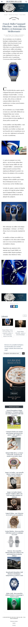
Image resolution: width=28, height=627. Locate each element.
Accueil (5, 14)
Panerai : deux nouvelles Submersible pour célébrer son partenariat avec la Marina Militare (14, 553)
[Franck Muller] (14, 18)
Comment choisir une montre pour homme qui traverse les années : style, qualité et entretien (14, 434)
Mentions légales (14, 621)
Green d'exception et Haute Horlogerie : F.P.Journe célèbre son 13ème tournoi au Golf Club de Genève (14, 413)
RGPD (14, 623)
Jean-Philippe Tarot (10, 35)
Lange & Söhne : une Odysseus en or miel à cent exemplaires (14, 514)
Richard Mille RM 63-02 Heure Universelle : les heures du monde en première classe (14, 454)
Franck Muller (22, 14)
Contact (14, 625)
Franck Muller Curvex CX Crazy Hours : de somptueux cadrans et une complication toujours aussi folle (7, 333)
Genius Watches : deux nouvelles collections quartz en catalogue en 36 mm (14, 532)
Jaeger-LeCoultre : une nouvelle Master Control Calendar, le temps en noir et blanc (14, 474)
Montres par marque (13, 14)
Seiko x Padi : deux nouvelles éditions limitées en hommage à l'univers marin (14, 595)
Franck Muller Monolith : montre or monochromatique (20, 333)
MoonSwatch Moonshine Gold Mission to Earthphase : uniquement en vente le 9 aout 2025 (14, 574)
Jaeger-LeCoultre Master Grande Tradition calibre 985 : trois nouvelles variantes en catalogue (14, 494)
